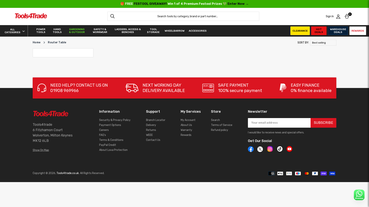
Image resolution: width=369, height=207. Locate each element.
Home (36, 42)
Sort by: (303, 42)
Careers (104, 130)
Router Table (57, 42)
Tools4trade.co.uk (68, 173)
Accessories (198, 30)
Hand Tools (57, 31)
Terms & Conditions (111, 140)
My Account (188, 120)
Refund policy (219, 130)
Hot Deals (319, 31)
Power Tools (40, 31)
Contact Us (153, 140)
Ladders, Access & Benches (128, 31)
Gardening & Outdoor (77, 31)
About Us (186, 125)
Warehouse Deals (338, 31)
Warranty (186, 130)
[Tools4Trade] (30, 16)
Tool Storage (153, 31)
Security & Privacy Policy (114, 120)
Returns (151, 130)
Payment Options (110, 125)
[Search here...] (112, 16)
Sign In (330, 16)
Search (215, 120)
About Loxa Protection (113, 150)
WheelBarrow (174, 30)
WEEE (149, 135)
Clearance (300, 30)
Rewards (358, 30)
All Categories (12, 31)
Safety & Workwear (100, 31)
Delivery (151, 125)
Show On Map (41, 150)
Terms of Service (221, 125)
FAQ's (102, 135)
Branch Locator (155, 120)
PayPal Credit (107, 145)
